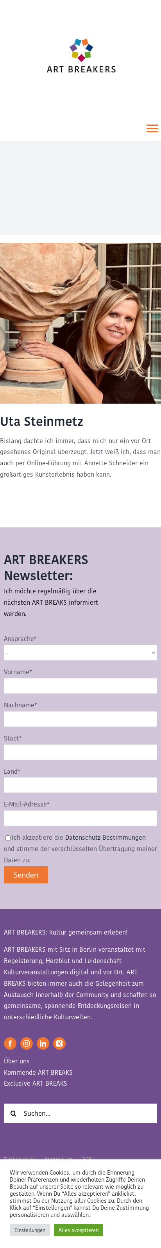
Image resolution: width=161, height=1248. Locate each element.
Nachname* (20, 705)
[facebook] (10, 1043)
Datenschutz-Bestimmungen (105, 837)
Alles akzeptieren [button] (78, 1230)
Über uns (17, 1061)
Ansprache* (20, 638)
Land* (12, 771)
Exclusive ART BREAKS (35, 1083)
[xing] (59, 1043)
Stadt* (12, 738)
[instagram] (26, 1043)
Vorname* (18, 672)
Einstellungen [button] (29, 1230)
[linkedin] (43, 1043)
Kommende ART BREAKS (38, 1072)
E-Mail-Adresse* (26, 804)
